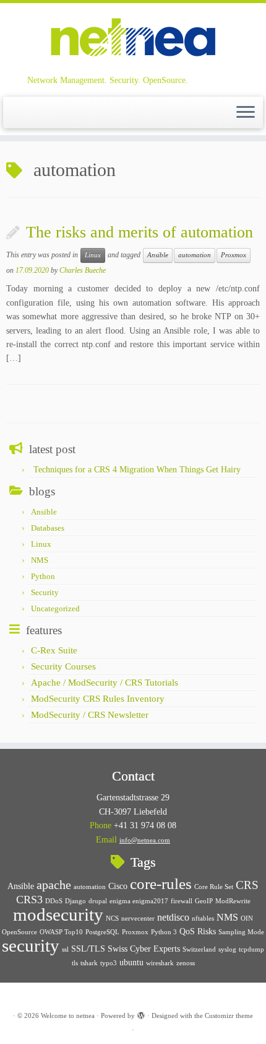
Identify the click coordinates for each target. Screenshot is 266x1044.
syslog (227, 949)
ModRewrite (233, 901)
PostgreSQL (102, 932)
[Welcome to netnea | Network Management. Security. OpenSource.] (133, 38)
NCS (112, 918)
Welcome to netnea (68, 1015)
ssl (65, 949)
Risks (206, 931)
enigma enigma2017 (138, 901)
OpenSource (19, 932)
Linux (93, 255)
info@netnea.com (144, 840)
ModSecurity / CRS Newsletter (89, 715)
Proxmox (233, 255)
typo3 (108, 963)
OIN (247, 918)
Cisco (117, 886)
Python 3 (164, 932)
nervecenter (138, 918)
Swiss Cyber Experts (144, 948)
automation (194, 255)
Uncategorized (55, 608)
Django (75, 901)
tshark (89, 963)
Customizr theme (229, 1015)
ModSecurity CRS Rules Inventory (98, 699)
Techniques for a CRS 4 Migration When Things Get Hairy (137, 469)
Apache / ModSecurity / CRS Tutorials (104, 683)
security (30, 945)
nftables (203, 918)
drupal (97, 901)
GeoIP (204, 901)
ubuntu (131, 962)
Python (43, 576)
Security (45, 592)
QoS (187, 931)
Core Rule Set (213, 886)
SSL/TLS (88, 948)
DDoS (53, 901)
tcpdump (251, 949)
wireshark (160, 963)
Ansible (157, 255)
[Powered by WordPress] (141, 1013)
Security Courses (63, 666)
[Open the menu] (245, 113)
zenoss (185, 963)
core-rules (161, 883)
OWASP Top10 (61, 932)
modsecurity (58, 914)
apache (53, 884)
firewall (181, 901)
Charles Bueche (82, 270)
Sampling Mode (241, 932)
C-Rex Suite (54, 650)
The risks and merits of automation (139, 232)
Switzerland (199, 949)
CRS (247, 884)
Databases (47, 528)
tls (75, 963)
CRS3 (29, 899)
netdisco (173, 917)
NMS (39, 560)
